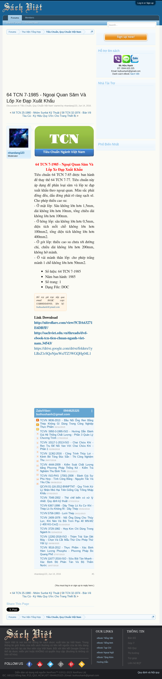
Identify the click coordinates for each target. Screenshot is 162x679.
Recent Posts (31, 23)
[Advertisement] (50, 64)
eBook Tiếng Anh (105, 643)
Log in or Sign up (146, 3)
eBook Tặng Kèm (105, 657)
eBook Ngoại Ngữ (105, 652)
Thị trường (133, 653)
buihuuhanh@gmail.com (48, 306)
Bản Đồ (132, 638)
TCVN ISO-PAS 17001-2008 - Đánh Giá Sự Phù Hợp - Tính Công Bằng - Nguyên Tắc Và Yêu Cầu (66, 479)
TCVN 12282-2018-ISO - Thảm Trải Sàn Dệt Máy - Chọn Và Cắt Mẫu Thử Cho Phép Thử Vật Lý (66, 540)
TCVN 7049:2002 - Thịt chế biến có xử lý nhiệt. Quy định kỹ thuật (66, 499)
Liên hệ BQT (134, 663)
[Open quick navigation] (91, 31)
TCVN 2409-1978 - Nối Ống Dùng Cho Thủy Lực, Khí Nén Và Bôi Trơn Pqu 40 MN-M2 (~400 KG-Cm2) (66, 521)
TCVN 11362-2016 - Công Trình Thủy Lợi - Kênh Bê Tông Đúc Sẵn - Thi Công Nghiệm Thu (66, 457)
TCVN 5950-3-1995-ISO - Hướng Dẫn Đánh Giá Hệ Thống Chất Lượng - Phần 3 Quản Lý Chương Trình (66, 434)
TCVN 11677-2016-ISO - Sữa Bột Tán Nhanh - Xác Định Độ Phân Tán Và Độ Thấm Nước (66, 562)
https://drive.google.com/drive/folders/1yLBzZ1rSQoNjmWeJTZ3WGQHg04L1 (63, 351)
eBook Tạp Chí (104, 648)
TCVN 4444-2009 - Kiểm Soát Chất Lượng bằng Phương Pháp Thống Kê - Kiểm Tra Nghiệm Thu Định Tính (66, 468)
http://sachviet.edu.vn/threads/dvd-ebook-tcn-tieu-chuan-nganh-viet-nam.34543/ (61, 338)
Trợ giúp (132, 658)
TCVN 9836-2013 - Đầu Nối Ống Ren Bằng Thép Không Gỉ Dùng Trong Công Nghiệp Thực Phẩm (66, 423)
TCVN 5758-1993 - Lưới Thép (57, 513)
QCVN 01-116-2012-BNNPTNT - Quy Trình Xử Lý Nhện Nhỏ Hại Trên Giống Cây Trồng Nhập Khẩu (66, 490)
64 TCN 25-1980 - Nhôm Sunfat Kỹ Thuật (35, 112)
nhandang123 (70, 105)
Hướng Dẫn (102, 662)
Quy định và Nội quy (148, 672)
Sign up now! (126, 37)
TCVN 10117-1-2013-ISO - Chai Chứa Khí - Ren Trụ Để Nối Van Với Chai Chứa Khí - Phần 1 (66, 445)
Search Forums (13, 23)
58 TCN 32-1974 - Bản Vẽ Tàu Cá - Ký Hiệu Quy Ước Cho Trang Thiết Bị (56, 114)
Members (29, 17)
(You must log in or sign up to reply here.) (74, 585)
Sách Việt (134, 74)
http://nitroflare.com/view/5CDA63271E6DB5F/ (63, 325)
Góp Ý (131, 643)
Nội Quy (132, 648)
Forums (15, 18)
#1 (93, 574)
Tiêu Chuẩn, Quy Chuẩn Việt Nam (36, 105)
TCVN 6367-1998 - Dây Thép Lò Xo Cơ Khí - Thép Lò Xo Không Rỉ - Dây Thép (66, 507)
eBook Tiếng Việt (105, 638)
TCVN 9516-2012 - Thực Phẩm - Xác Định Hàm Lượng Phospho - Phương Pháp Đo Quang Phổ (66, 551)
